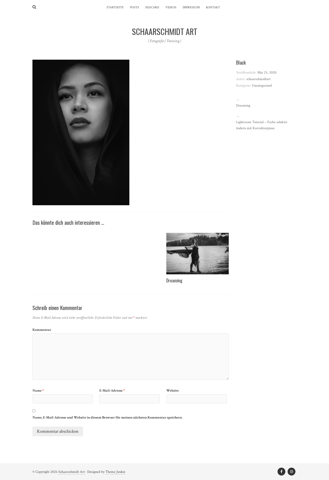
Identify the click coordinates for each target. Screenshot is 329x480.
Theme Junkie (115, 471)
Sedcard (152, 7)
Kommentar (41, 329)
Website (172, 390)
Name (38, 390)
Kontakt (213, 7)
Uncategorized (262, 85)
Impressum (191, 7)
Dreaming (174, 280)
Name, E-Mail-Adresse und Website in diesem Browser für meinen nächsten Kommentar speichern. (107, 417)
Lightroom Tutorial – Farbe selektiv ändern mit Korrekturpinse (261, 125)
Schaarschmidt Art (71, 471)
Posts (134, 7)
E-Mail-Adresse (112, 390)
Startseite (115, 7)
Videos (170, 7)
